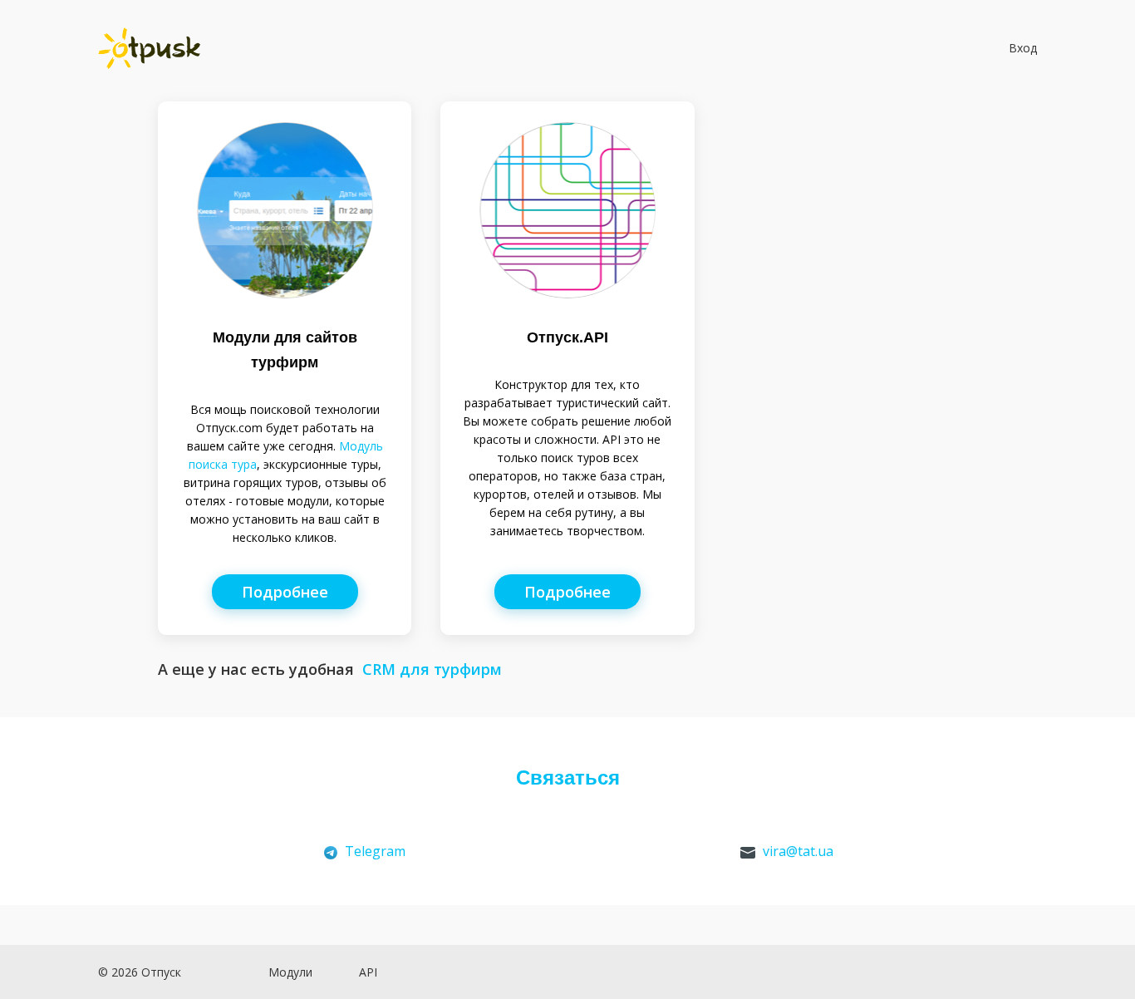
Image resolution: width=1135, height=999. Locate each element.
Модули (290, 972)
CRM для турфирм (432, 669)
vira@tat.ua (798, 851)
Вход (1021, 48)
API (368, 972)
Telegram (375, 851)
